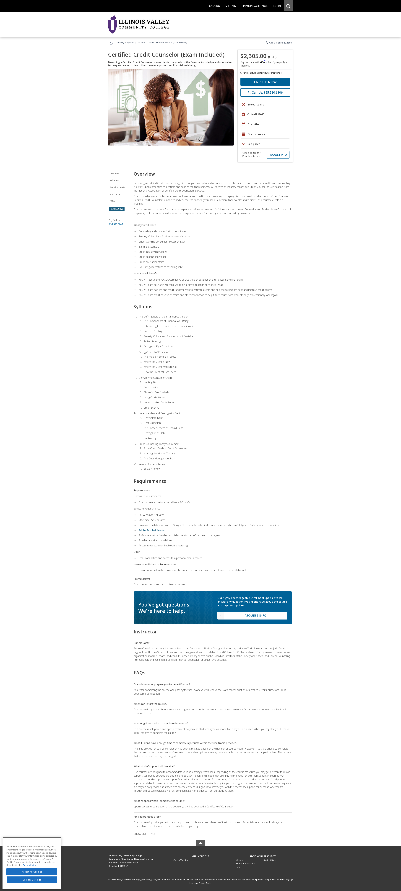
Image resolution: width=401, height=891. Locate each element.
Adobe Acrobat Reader (152, 530)
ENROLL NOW (265, 81)
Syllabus (114, 180)
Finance (141, 42)
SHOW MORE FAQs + (146, 834)
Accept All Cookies (32, 871)
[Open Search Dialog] (288, 5)
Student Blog (269, 860)
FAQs (112, 201)
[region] (32, 863)
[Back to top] (200, 855)
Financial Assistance (245, 863)
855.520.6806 (116, 224)
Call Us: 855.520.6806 (279, 42)
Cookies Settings (32, 879)
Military (239, 860)
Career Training (180, 860)
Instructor (115, 194)
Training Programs (125, 42)
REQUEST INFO (278, 154)
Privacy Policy (205, 883)
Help (238, 866)
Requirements (117, 187)
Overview (114, 173)
